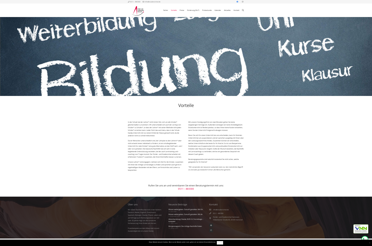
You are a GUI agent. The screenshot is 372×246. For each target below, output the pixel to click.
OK (220, 242)
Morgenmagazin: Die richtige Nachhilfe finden (185, 226)
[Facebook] (237, 1)
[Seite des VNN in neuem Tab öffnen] (362, 228)
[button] (243, 10)
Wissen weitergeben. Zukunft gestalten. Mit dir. (185, 214)
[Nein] (370, 243)
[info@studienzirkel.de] (211, 209)
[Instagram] (242, 1)
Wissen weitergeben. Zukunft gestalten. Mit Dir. (185, 209)
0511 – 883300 (186, 188)
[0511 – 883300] (211, 213)
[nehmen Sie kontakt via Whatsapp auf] (365, 239)
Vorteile (186, 105)
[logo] (136, 10)
